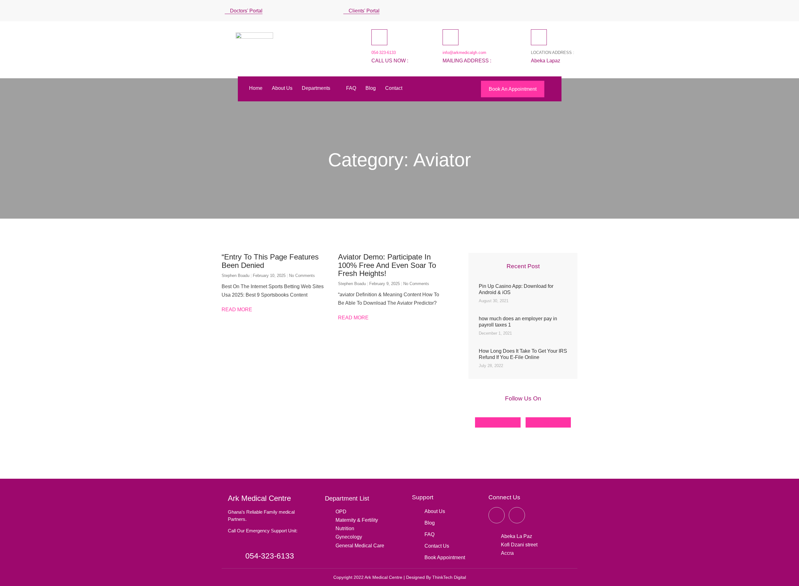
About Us (282, 88)
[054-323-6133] (379, 37)
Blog (370, 88)
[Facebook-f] (496, 515)
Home (255, 88)
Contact (393, 88)
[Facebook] (535, 9)
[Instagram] (558, 9)
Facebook (501, 422)
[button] (572, 11)
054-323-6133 (383, 52)
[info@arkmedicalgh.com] (450, 37)
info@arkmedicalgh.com (464, 52)
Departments (316, 88)
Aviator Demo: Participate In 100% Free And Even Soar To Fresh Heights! (387, 265)
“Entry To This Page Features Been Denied (270, 261)
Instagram (551, 422)
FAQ (351, 88)
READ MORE (237, 309)
